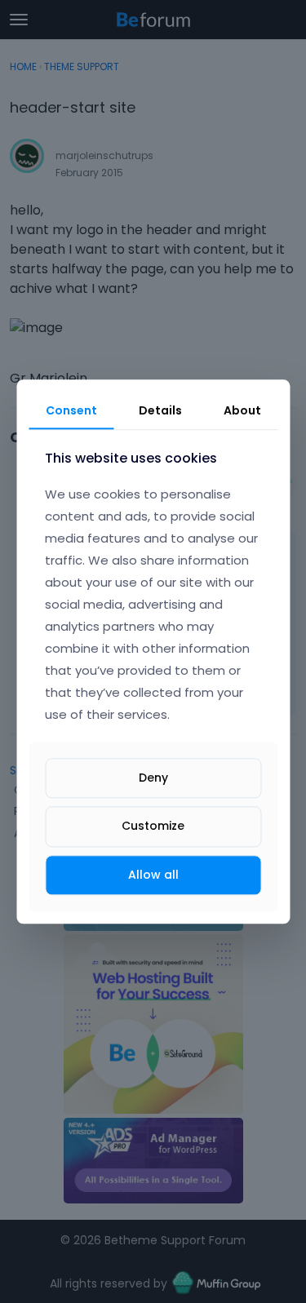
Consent (71, 410)
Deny (153, 778)
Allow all (153, 874)
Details (160, 410)
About (242, 410)
